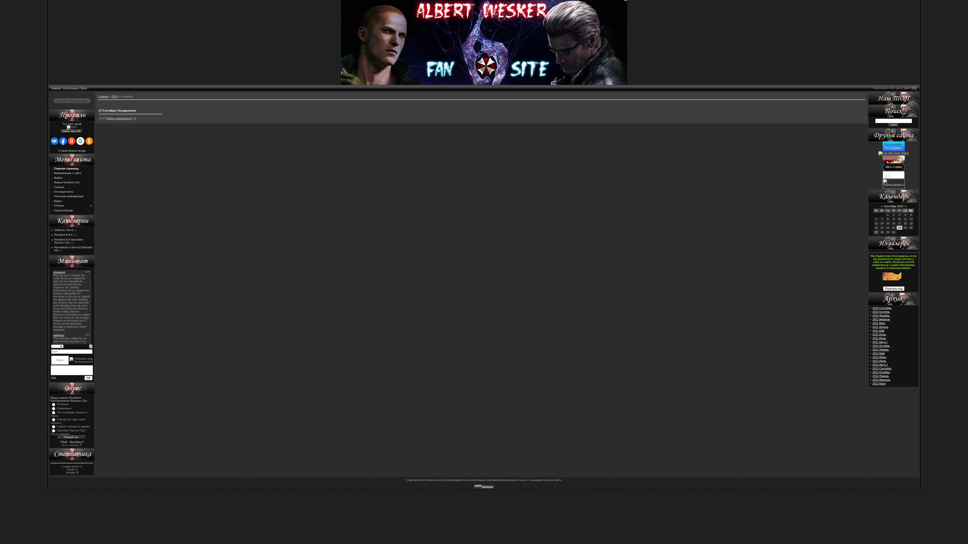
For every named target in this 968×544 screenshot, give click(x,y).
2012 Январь (880, 349)
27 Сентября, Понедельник (117, 110)
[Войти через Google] (80, 141)
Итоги (64, 441)
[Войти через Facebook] (63, 141)
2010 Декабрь (881, 315)
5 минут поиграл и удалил (73, 426)
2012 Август (880, 364)
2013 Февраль (881, 379)
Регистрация (71, 88)
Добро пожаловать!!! (119, 118)
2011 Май (878, 330)
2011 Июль (879, 338)
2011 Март (879, 323)
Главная (56, 88)
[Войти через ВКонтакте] (54, 141)
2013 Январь (880, 376)
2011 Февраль (881, 319)
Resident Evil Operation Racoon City (68, 241)
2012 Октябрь (881, 372)
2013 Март (879, 383)
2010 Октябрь (881, 311)
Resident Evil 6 (63, 234)
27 (876, 232)
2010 (114, 96)
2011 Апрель (880, 326)
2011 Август (880, 342)
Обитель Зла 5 (63, 229)
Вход (84, 88)
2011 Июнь (879, 334)
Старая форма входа (71, 150)
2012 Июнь (879, 357)
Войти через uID (72, 131)
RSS (914, 88)
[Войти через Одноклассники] (89, 141)
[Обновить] (91, 346)
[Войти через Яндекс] (71, 141)
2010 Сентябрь (882, 308)
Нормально (64, 408)
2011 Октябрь (881, 345)
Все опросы (76, 441)
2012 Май (878, 353)
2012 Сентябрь (882, 368)
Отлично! (63, 404)
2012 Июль (879, 360)
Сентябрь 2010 (893, 206)
